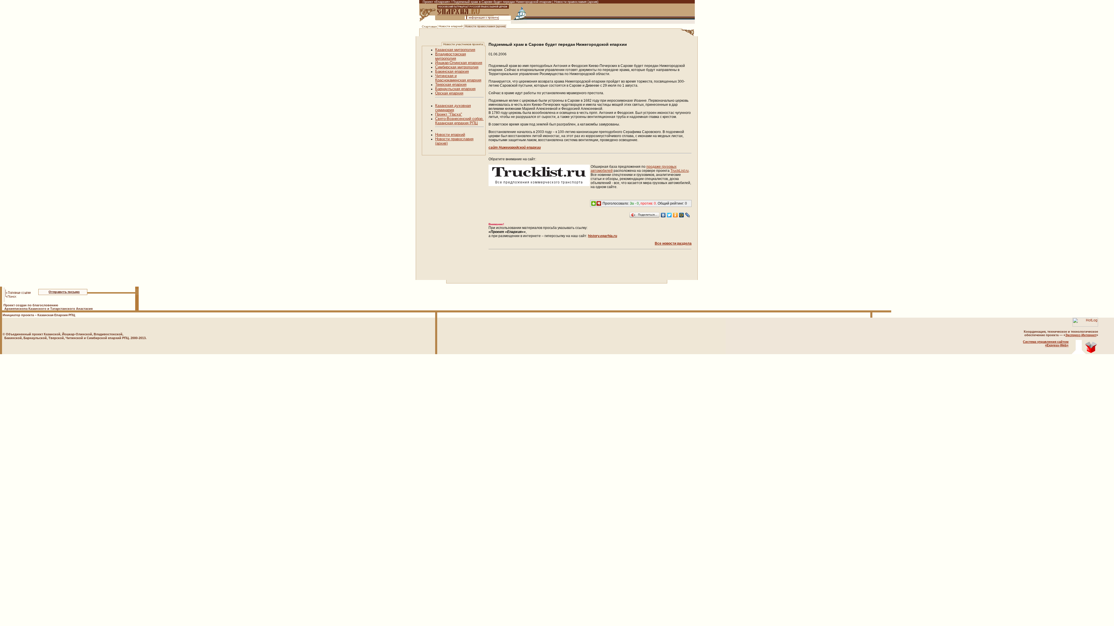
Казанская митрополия (455, 50)
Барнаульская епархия (455, 89)
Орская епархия (449, 93)
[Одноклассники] (675, 215)
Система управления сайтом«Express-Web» (1045, 343)
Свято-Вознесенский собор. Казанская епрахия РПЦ (459, 121)
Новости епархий (451, 26)
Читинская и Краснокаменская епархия (458, 78)
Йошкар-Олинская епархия (458, 63)
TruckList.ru (679, 171)
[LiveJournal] (688, 215)
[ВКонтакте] (663, 215)
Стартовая (429, 26)
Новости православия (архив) (485, 26)
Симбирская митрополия (456, 67)
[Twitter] (669, 215)
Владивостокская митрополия (450, 56)
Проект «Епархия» (436, 1)
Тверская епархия (450, 84)
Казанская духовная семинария (453, 107)
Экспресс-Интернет (1080, 335)
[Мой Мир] (682, 215)
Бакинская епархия (452, 71)
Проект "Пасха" (448, 114)
